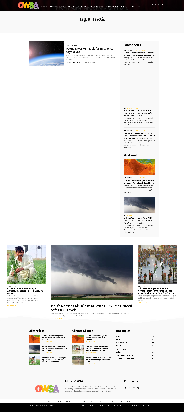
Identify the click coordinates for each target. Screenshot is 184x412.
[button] (163, 4)
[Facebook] (149, 4)
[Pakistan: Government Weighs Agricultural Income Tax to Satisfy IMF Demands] (26, 264)
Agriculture (128, 50)
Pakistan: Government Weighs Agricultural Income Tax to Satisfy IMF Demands (139, 135)
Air (125, 108)
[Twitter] (152, 4)
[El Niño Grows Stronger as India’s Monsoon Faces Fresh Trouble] (139, 167)
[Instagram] (155, 4)
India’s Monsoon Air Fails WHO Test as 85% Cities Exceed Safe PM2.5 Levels (138, 113)
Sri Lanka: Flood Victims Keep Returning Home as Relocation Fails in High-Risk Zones (98, 348)
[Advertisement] (139, 84)
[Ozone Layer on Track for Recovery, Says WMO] (46, 53)
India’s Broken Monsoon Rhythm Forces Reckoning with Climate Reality (99, 359)
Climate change (72, 45)
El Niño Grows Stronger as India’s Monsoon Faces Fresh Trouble (53, 337)
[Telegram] (158, 4)
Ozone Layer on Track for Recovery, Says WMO (89, 50)
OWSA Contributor (73, 62)
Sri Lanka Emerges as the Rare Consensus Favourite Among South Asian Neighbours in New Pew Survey (156, 290)
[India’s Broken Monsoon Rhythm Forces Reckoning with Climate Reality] (78, 360)
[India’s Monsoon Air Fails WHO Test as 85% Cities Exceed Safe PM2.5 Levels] (139, 205)
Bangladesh (142, 286)
